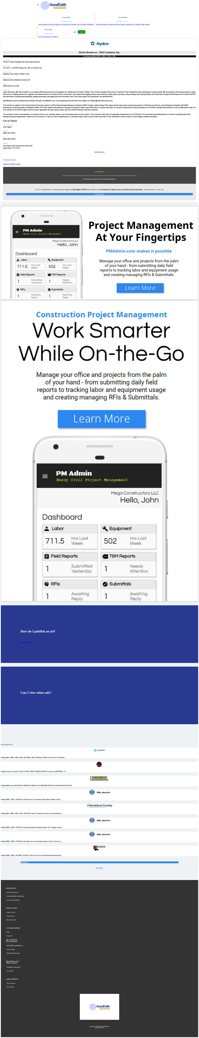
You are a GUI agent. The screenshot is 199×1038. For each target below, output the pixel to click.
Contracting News (114, 24)
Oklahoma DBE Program (12, 164)
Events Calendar (126, 24)
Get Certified (136, 24)
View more (24, 703)
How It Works (71, 24)
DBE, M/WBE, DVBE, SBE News (15, 945)
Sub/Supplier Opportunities (13, 967)
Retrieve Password (11, 919)
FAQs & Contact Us (45, 36)
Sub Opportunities (102, 24)
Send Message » (99, 152)
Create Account (11, 916)
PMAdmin (90, 24)
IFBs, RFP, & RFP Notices (13, 953)
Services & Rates (53, 24)
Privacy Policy (10, 987)
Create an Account (27, 642)
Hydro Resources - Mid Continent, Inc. (99, 52)
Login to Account (11, 912)
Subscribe (99, 868)
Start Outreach (43, 24)
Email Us (55, 36)
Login (74, 32)
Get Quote (63, 24)
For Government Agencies (13, 900)
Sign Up (82, 32)
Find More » (25, 862)
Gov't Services (81, 24)
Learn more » (99, 194)
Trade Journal (145, 24)
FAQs (8, 932)
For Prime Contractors (12, 892)
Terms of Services (11, 983)
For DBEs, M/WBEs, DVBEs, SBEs (15, 896)
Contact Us (9, 935)
